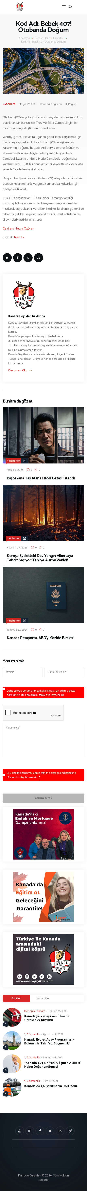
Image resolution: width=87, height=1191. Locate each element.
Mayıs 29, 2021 (28, 104)
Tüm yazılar (41, 38)
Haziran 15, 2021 (58, 1011)
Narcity (19, 237)
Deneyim (30, 1011)
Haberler (58, 38)
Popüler (16, 998)
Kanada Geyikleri (51, 104)
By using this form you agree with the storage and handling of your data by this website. (41, 775)
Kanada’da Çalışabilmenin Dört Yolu (50, 1086)
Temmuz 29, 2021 (52, 1057)
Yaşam (41, 1011)
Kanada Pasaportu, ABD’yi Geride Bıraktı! (40, 638)
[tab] (16, 998)
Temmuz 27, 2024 (17, 629)
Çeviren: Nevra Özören (19, 228)
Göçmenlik (33, 1034)
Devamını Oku (18, 370)
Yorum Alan (43, 998)
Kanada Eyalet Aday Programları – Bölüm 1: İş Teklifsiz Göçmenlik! (49, 1041)
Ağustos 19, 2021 (52, 1034)
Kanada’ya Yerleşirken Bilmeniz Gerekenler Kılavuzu (47, 1018)
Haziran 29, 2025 (17, 547)
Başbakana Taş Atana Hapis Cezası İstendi (41, 478)
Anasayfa (24, 38)
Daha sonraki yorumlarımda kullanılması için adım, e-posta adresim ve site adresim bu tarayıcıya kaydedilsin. (41, 693)
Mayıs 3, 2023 (15, 469)
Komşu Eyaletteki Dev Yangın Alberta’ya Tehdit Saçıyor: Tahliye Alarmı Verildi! (40, 558)
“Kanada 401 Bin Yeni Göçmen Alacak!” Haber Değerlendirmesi (52, 1065)
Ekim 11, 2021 (50, 1080)
